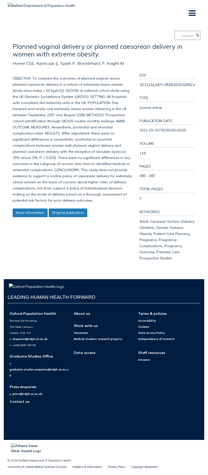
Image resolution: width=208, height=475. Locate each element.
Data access (84, 352)
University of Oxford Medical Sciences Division (37, 467)
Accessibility (147, 320)
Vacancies (81, 333)
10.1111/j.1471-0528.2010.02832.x (167, 84)
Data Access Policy (151, 333)
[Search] (197, 35)
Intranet (144, 360)
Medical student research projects (98, 339)
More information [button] (30, 212)
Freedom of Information (87, 467)
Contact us (19, 401)
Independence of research (156, 339)
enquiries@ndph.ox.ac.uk (29, 339)
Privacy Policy (116, 467)
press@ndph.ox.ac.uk (27, 394)
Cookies (143, 327)
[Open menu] (191, 13)
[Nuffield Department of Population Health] (41, 4)
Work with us (86, 325)
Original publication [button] (68, 212)
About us (82, 313)
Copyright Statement (144, 467)
